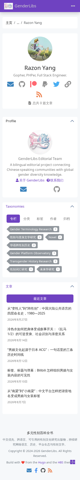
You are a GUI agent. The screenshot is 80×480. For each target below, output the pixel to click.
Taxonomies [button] (15, 206)
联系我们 (56, 180)
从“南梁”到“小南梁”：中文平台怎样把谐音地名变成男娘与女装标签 (39, 393)
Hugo (42, 462)
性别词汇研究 (21, 269)
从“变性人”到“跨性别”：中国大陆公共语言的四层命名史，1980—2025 (39, 311)
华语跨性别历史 (22, 245)
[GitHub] (22, 84)
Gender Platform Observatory (32, 253)
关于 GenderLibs (32, 180)
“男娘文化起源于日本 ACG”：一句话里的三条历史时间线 (40, 352)
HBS (60, 462)
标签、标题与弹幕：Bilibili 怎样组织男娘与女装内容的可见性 (40, 372)
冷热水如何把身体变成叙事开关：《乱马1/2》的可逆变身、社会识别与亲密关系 (36, 331)
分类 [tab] (26, 218)
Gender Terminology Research (33, 229)
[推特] (56, 84)
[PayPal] (45, 84)
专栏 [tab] (13, 218)
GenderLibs (25, 6)
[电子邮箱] (10, 84)
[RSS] (39, 95)
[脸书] (36, 470)
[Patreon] (33, 84)
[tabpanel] (40, 250)
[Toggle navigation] (73, 6)
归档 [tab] (66, 218)
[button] (72, 462)
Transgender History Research (33, 261)
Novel (55, 237)
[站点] (68, 84)
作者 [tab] (53, 218)
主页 (9, 22)
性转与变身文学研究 (25, 237)
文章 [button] (9, 286)
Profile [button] (11, 121)
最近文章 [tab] (40, 298)
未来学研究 (49, 269)
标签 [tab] (40, 218)
